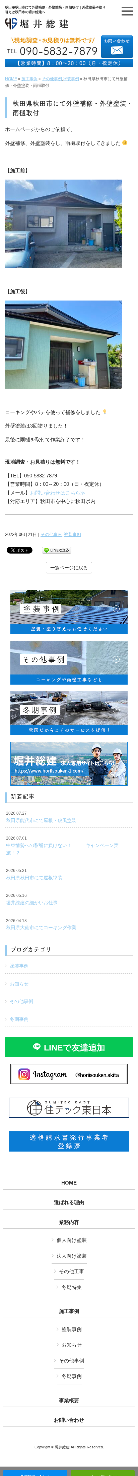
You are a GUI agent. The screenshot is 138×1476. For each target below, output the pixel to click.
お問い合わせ (69, 1420)
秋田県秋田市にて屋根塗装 (34, 874)
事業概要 (69, 1400)
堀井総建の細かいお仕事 (32, 899)
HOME (11, 78)
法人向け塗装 (72, 1256)
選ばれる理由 (69, 1202)
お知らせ (19, 983)
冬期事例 (19, 1019)
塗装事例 (71, 78)
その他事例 (52, 78)
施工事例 (29, 78)
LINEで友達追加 (74, 1047)
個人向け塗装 (72, 1240)
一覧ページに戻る (69, 567)
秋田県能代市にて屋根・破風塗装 (41, 817)
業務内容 (69, 1222)
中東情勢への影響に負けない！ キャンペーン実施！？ (62, 845)
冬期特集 (72, 1287)
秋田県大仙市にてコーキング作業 (41, 924)
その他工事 (71, 1271)
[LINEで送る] (56, 550)
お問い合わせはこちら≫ (57, 493)
